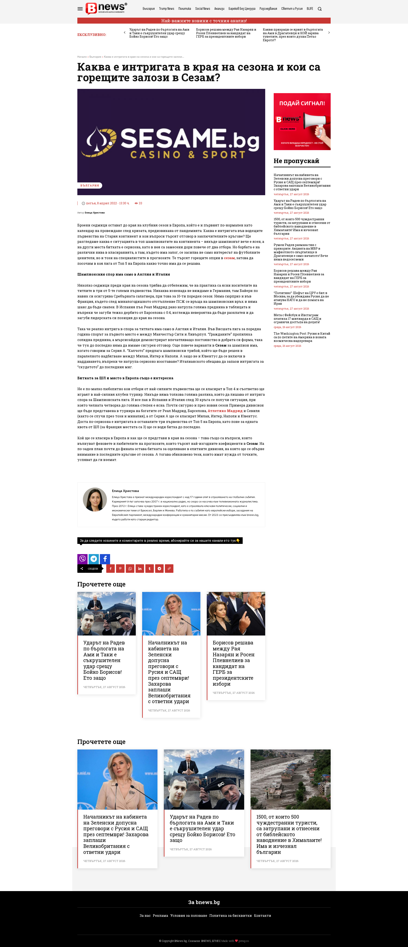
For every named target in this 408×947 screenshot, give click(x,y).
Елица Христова (95, 212)
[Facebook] (110, 568)
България (95, 56)
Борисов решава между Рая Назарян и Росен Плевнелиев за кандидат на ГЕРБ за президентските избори (226, 33)
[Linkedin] (140, 568)
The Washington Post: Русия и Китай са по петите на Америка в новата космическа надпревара (302, 337)
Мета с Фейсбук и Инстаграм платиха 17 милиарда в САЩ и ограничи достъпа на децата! (297, 318)
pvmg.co (244, 941)
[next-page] (329, 32)
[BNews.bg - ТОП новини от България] (106, 9)
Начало (82, 56)
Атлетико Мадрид (225, 410)
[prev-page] (124, 32)
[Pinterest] (120, 568)
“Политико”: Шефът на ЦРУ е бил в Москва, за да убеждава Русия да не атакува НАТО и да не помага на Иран (301, 298)
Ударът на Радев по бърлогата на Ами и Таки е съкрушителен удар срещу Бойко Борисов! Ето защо (159, 33)
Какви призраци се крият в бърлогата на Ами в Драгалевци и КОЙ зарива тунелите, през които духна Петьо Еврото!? (293, 34)
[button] (319, 8)
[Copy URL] (169, 568)
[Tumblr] (149, 568)
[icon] (82, 560)
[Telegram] (159, 568)
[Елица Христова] (95, 504)
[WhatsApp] (130, 568)
